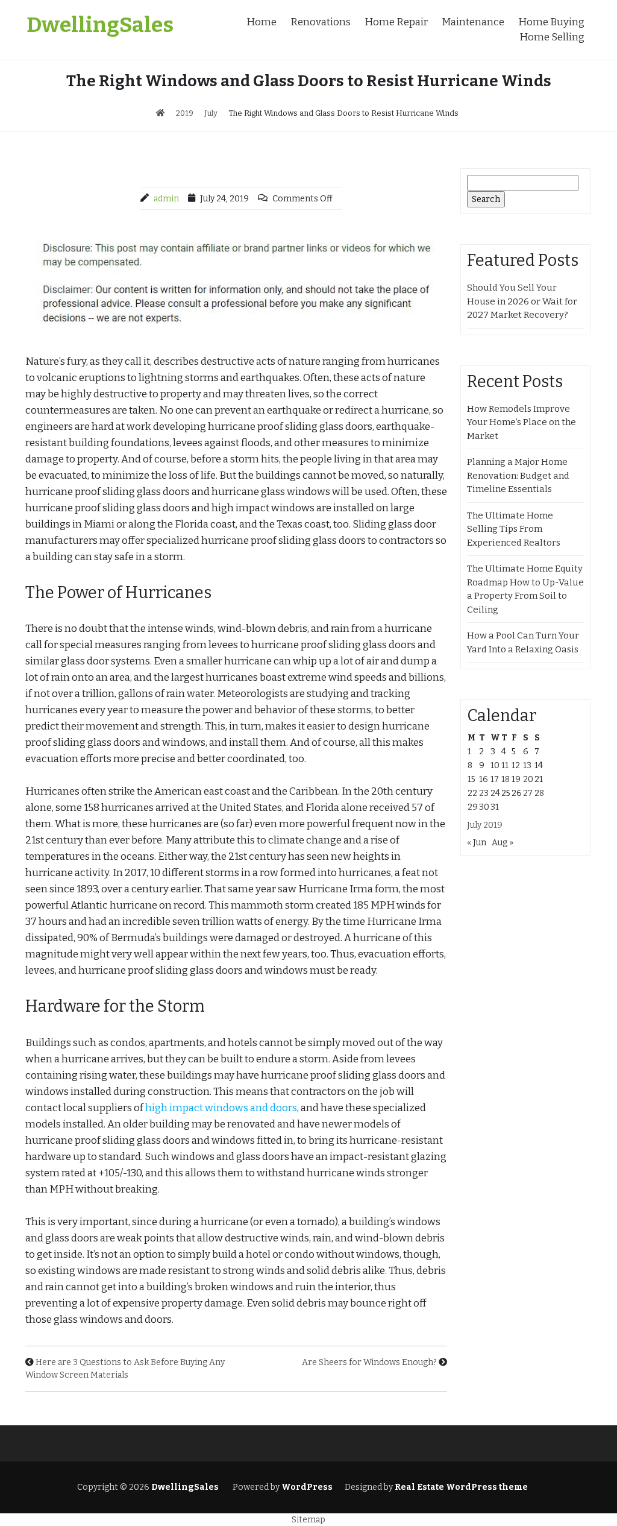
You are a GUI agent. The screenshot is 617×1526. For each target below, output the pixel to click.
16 (483, 779)
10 (495, 765)
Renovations (320, 22)
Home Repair (396, 22)
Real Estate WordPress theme (460, 1487)
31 (494, 807)
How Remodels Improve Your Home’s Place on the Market (521, 422)
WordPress (307, 1487)
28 (539, 793)
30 (484, 807)
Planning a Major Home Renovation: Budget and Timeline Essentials (518, 475)
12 (516, 765)
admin (166, 199)
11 (505, 765)
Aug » (502, 842)
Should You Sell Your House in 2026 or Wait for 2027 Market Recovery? (522, 301)
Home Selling (551, 37)
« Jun (476, 842)
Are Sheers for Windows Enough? (369, 1362)
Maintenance (473, 22)
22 (472, 793)
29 (473, 807)
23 (484, 793)
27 (528, 793)
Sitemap (308, 1520)
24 (495, 793)
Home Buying (551, 22)
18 (505, 779)
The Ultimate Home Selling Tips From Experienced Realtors (513, 529)
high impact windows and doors (221, 1108)
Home (261, 22)
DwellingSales (100, 24)
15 (471, 779)
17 (494, 779)
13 (527, 765)
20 (528, 779)
